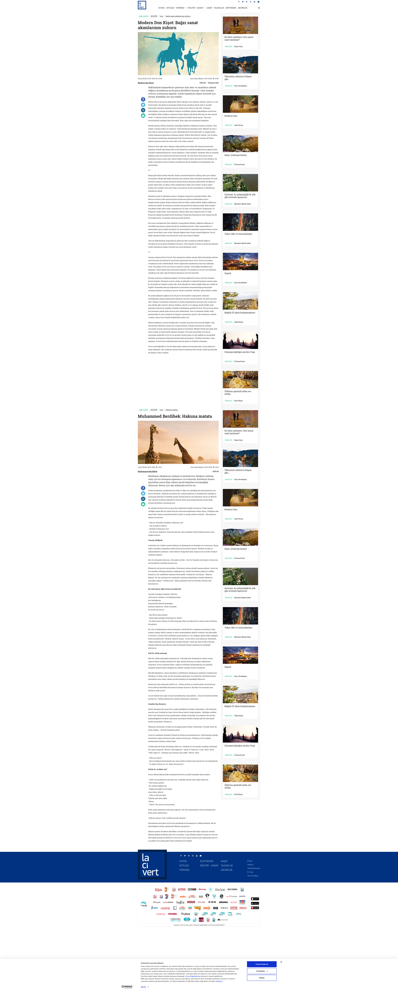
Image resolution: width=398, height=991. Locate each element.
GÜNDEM (180, 8)
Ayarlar (143, 987)
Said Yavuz (238, 125)
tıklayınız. (219, 981)
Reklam (250, 864)
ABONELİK (242, 8)
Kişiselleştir (260, 971)
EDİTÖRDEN (231, 8)
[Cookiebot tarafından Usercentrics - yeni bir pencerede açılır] (127, 987)
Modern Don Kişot (146, 83)
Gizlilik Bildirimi (253, 868)
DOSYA (161, 8)
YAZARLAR (219, 8)
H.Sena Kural (239, 164)
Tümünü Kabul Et (261, 964)
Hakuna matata (172, 410)
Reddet (261, 978)
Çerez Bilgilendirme (193, 976)
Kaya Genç (238, 46)
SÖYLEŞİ (170, 8)
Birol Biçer (238, 400)
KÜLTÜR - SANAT (195, 8)
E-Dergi (250, 872)
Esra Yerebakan (240, 86)
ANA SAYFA (143, 16)
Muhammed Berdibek (147, 471)
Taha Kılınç (238, 322)
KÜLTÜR (154, 16)
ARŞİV (209, 8)
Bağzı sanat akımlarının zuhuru (178, 16)
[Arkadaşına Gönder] (143, 115)
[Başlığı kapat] (281, 962)
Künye (249, 861)
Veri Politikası (252, 876)
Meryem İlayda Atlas (242, 204)
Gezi (161, 16)
